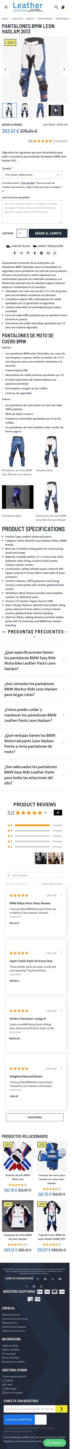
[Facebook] (14, 253)
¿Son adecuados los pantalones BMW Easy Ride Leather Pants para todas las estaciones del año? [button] (30, 775)
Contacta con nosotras (15, 1318)
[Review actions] (58, 894)
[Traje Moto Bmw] (52, 1216)
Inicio (5, 18)
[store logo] (28, 7)
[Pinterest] (28, 253)
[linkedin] (52, 1279)
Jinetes (30, 18)
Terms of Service (20, 1431)
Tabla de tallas (10, 1345)
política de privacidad (14, 1326)
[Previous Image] (5, 69)
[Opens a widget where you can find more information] (54, 1443)
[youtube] (60, 1279)
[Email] (48, 253)
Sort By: (45, 884)
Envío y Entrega (10, 1357)
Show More (15, 916)
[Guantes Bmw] (17, 1156)
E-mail (8, 1384)
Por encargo (9, 1353)
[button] (9, 110)
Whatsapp (10, 1388)
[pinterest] (34, 1286)
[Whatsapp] (55, 253)
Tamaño (6, 169)
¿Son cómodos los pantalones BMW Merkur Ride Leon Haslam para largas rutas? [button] (30, 689)
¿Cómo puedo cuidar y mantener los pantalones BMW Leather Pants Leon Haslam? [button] (30, 715)
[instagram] (26, 1286)
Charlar (9, 1380)
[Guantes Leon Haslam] (52, 1156)
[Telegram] (41, 253)
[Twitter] (21, 253)
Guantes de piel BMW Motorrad (17, 1177)
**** (28, 183)
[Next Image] (64, 69)
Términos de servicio (13, 1330)
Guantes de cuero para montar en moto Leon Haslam (52, 1179)
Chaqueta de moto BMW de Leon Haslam (18, 1237)
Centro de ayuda (14, 1392)
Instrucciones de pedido (16, 197)
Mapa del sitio (9, 1322)
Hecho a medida (10, 1349)
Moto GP (17, 18)
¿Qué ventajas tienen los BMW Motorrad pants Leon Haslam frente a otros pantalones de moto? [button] (29, 743)
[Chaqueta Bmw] (17, 1216)
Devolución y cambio (13, 1361)
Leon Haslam (45, 18)
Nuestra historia (11, 1314)
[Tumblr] (35, 253)
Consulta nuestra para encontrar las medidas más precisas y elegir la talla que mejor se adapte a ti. (32, 187)
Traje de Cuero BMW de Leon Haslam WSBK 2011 (51, 1237)
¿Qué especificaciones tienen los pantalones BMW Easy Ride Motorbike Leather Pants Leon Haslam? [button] (30, 660)
